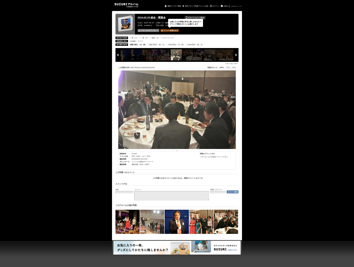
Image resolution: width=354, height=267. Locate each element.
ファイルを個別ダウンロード (142, 162)
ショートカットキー (231, 63)
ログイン (215, 6)
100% (221, 67)
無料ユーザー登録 (174, 6)
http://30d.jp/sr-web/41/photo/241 (142, 67)
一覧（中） (145, 38)
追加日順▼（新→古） (195, 45)
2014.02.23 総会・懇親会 (152, 17)
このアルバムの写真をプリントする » (214, 157)
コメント (137, 190)
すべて (140, 41)
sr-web (134, 154)
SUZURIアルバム (126, 5)
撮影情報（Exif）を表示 (140, 164)
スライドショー (168, 38)
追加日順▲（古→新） (176, 45)
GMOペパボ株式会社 (236, 6)
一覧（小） (134, 38)
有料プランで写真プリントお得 (196, 6)
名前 (117, 190)
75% (228, 67)
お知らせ (226, 6)
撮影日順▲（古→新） (138, 45)
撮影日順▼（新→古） (157, 45)
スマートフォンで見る (195, 17)
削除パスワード (216, 190)
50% (234, 67)
